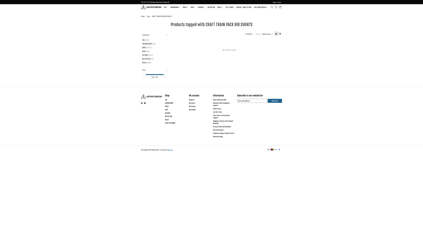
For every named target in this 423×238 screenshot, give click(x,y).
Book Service (217, 108)
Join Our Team (217, 112)
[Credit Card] (268, 150)
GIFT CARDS (230, 7)
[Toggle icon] (272, 7)
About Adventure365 (219, 100)
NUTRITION (211, 7)
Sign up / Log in (277, 2)
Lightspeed (170, 150)
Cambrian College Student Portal (223, 133)
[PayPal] (279, 150)
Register (192, 100)
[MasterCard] (272, 150)
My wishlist (192, 109)
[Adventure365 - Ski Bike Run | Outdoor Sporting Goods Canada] (151, 7)
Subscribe (275, 101)
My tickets (192, 106)
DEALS (144, 62)
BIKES (144, 47)
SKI (143, 39)
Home (143, 16)
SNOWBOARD (147, 43)
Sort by (258, 34)
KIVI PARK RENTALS (260, 7)
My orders (192, 103)
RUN (143, 51)
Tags (148, 16)
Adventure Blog (218, 136)
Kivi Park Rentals (218, 130)
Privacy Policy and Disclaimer (222, 126)
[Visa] (275, 150)
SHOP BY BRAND (170, 123)
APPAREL (145, 55)
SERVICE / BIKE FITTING (243, 7)
